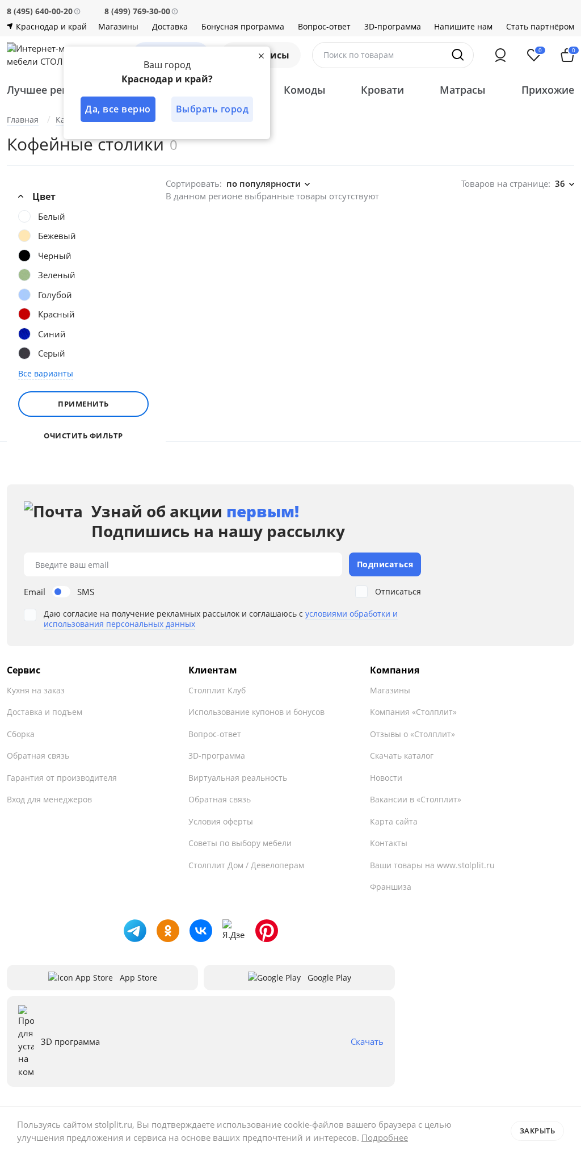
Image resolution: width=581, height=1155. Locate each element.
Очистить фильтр (83, 436)
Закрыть (537, 1130)
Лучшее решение (51, 90)
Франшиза (390, 886)
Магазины (118, 27)
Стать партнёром (540, 27)
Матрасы (463, 90)
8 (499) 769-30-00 (137, 11)
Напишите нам (463, 27)
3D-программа (392, 27)
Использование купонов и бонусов (256, 711)
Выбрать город (212, 109)
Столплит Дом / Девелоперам (246, 865)
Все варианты (45, 373)
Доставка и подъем (44, 711)
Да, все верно (118, 109)
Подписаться (385, 564)
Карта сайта (394, 821)
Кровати (382, 90)
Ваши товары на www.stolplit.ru (432, 865)
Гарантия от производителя (62, 777)
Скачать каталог (401, 755)
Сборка (21, 734)
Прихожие (547, 90)
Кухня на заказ (36, 690)
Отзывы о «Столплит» (412, 734)
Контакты (388, 843)
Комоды (305, 90)
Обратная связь (38, 755)
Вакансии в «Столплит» (415, 799)
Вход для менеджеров (49, 799)
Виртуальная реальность (237, 777)
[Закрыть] (261, 56)
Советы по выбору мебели (240, 843)
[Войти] (500, 55)
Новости (386, 777)
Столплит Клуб (217, 690)
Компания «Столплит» (413, 711)
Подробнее (384, 1137)
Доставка (170, 27)
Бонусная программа (242, 27)
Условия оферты (220, 821)
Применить (83, 404)
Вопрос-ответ (324, 27)
